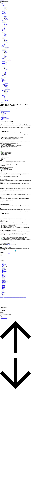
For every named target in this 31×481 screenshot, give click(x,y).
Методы (4, 82)
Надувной (3, 11)
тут (10, 244)
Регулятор (5, 31)
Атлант (3, 114)
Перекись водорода (6, 24)
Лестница (5, 14)
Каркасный (3, 267)
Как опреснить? (5, 62)
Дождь (3, 54)
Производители (5, 36)
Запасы (4, 65)
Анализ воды (3, 29)
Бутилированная (4, 282)
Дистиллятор (5, 51)
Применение (5, 53)
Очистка (4, 44)
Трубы (4, 37)
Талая (3, 66)
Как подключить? (6, 91)
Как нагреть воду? (4, 266)
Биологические (6, 83)
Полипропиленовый (4, 271)
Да (2, 308)
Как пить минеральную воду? (7, 59)
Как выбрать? (5, 7)
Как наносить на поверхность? (5, 118)
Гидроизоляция (4, 13)
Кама (5, 71)
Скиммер (5, 15)
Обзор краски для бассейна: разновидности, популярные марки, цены (23, 296)
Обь (5, 74)
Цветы (4, 97)
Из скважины (3, 81)
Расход (2, 293)
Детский (3, 5)
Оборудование (3, 269)
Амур (5, 68)
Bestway (4, 6)
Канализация (3, 275)
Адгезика (3, 116)
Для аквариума (4, 283)
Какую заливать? (5, 56)
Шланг (4, 99)
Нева (5, 73)
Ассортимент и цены (3, 113)
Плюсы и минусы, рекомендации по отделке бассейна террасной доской (18, 297)
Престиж (3, 115)
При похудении (4, 80)
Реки (4, 67)
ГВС (2, 30)
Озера (3, 75)
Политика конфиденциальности (4, 317)
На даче (4, 43)
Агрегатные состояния (4, 281)
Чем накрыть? (5, 9)
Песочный (6, 18)
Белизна (4, 23)
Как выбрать (6, 52)
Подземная (3, 63)
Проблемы (5, 57)
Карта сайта (2, 316)
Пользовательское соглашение (4, 318)
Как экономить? (5, 93)
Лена (5, 72)
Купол (4, 27)
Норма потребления (6, 94)
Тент (4, 28)
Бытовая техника (4, 90)
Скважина (3, 276)
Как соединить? (6, 100)
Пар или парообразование (6, 47)
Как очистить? (3, 22)
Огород (4, 96)
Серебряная (3, 61)
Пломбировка (5, 34)
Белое (4, 76)
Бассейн (2, 3)
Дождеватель (5, 98)
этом (13, 244)
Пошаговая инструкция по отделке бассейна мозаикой (5, 297)
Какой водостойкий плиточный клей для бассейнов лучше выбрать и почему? (8, 296)
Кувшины (6, 86)
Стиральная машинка (6, 92)
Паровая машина (6, 48)
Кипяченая (3, 284)
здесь (7, 244)
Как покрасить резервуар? (4, 117)
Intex (4, 12)
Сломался (5, 35)
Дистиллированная (4, 50)
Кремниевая (3, 60)
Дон (5, 70)
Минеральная (3, 58)
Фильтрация (3, 84)
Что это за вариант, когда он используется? (5, 111)
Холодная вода (3, 45)
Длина (6, 69)
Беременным (3, 278)
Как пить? (2, 78)
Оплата (3, 294)
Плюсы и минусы (3, 112)
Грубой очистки (6, 85)
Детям (3, 79)
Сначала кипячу (3, 310)
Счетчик (3, 32)
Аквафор (7, 87)
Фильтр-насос (5, 16)
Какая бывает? (2, 46)
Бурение (4, 41)
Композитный (3, 268)
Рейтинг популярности (7, 89)
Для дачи (3, 4)
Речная (3, 288)
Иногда (2, 309)
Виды (4, 33)
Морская (3, 286)
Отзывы (2, 119)
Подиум (3, 270)
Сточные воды (3, 292)
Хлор (4, 25)
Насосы (7, 42)
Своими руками (6, 19)
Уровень (6, 64)
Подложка (3, 20)
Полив (3, 95)
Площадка (5, 8)
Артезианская (6, 40)
